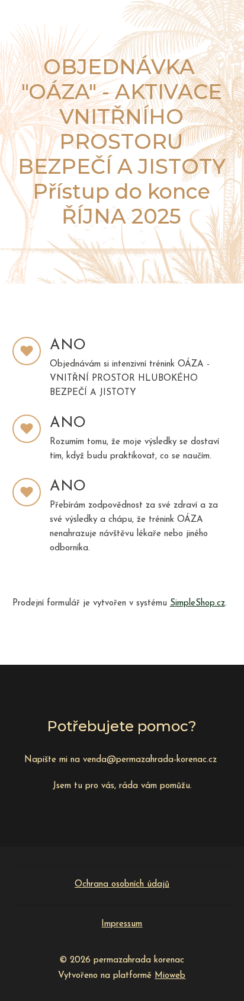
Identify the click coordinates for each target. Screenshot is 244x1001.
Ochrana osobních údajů (122, 884)
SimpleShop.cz (197, 603)
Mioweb (170, 975)
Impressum (121, 924)
